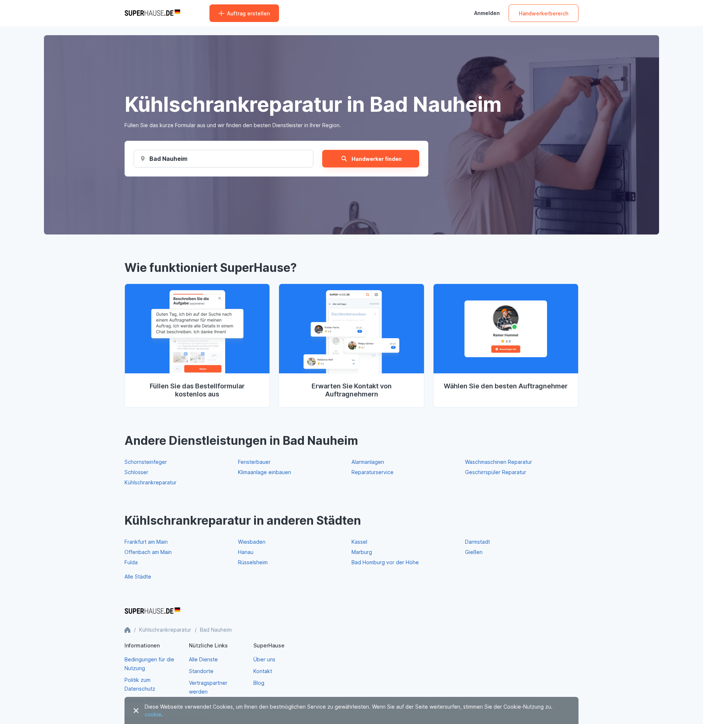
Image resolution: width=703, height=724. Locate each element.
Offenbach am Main (148, 552)
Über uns (264, 659)
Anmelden (487, 13)
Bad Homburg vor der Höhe (385, 562)
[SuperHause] (152, 13)
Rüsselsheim (253, 562)
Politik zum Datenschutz (139, 684)
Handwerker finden (377, 159)
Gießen (474, 552)
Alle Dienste (203, 659)
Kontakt (262, 671)
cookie (153, 714)
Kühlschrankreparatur (150, 482)
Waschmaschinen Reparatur (498, 462)
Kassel (359, 542)
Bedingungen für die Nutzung (149, 663)
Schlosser (136, 472)
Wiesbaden (251, 542)
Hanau (245, 552)
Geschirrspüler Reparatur (495, 472)
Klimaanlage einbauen (264, 472)
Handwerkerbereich (543, 13)
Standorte (201, 671)
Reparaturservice (373, 472)
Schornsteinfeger (145, 462)
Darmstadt (477, 542)
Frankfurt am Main (146, 542)
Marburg (362, 552)
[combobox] (168, 159)
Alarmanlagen (368, 462)
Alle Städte (137, 576)
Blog (258, 683)
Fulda (131, 562)
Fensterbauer (254, 462)
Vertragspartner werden (208, 687)
